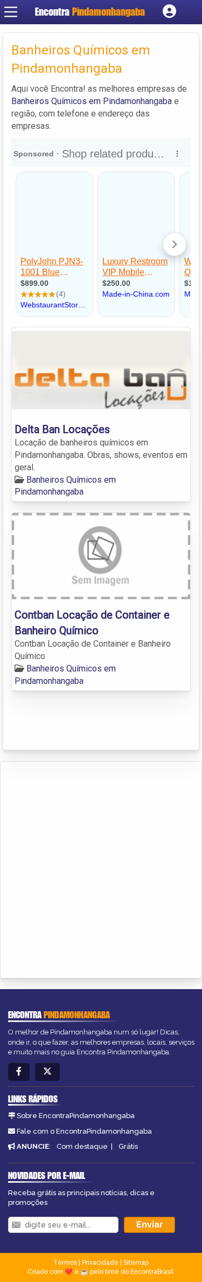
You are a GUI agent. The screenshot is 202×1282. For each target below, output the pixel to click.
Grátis (128, 1146)
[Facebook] (19, 1072)
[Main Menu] (11, 12)
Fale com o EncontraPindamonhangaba (84, 1131)
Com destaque (82, 1146)
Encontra (90, 11)
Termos (65, 1262)
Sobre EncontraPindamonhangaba (76, 1116)
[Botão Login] (169, 12)
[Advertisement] (101, 868)
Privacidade (100, 1262)
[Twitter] (47, 1072)
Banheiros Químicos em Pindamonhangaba (91, 101)
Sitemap (136, 1262)
